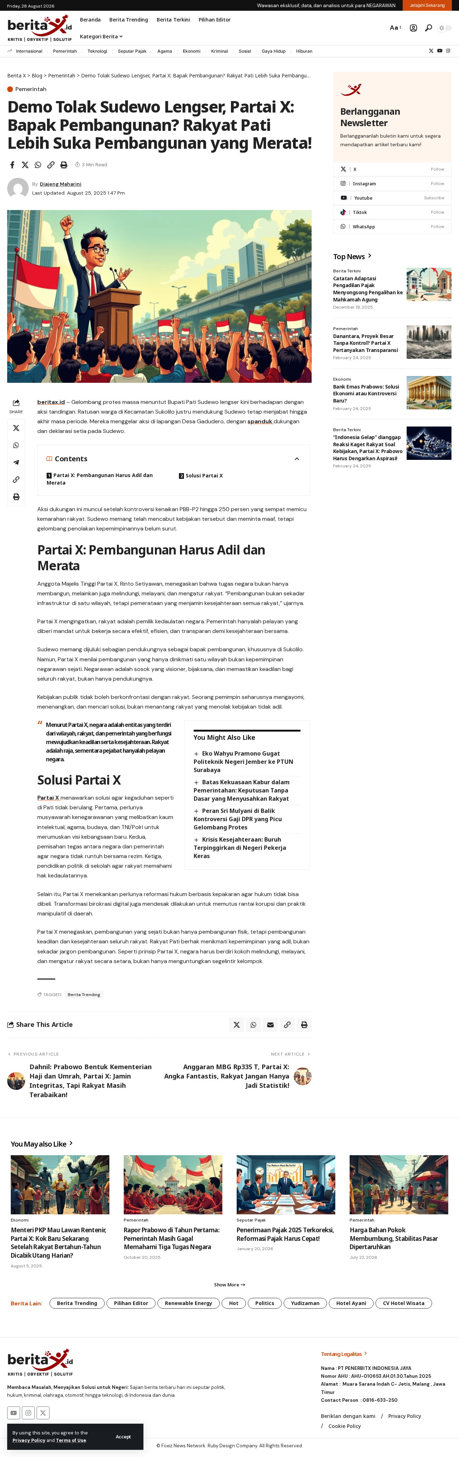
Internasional (29, 51)
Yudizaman (305, 1303)
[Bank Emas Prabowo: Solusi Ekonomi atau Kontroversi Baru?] (429, 393)
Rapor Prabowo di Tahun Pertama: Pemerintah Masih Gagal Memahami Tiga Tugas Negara (171, 1238)
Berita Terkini (347, 271)
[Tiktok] (392, 212)
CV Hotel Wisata (404, 1303)
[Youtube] (392, 198)
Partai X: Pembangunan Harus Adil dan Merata (100, 479)
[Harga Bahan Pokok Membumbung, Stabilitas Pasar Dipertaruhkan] (399, 1184)
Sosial (245, 51)
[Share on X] (25, 165)
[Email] (270, 1025)
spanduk (260, 421)
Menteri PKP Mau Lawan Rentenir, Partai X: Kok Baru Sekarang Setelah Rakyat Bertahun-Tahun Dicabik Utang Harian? (58, 1243)
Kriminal (219, 51)
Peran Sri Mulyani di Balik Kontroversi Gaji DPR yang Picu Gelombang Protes (238, 819)
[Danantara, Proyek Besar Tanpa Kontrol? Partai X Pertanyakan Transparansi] (429, 342)
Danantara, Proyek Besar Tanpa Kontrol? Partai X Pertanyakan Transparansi (365, 342)
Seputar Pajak (132, 51)
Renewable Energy (188, 1303)
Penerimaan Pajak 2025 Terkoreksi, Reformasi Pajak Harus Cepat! (285, 1234)
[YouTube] (439, 51)
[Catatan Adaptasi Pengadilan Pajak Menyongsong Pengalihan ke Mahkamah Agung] (429, 284)
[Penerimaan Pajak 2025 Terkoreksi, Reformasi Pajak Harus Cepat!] (286, 1184)
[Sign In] (413, 28)
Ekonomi (191, 51)
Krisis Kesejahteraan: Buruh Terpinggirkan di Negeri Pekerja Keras (240, 847)
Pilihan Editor (131, 1303)
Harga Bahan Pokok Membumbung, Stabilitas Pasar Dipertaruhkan (394, 1238)
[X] (431, 51)
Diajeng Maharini (60, 184)
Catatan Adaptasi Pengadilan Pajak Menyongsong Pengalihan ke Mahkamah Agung (368, 289)
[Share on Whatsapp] (38, 165)
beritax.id (51, 402)
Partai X (49, 797)
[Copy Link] (51, 165)
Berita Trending (84, 994)
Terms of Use (71, 1440)
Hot (233, 1303)
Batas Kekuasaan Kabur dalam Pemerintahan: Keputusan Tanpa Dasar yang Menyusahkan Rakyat (241, 790)
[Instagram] (448, 51)
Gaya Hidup (273, 51)
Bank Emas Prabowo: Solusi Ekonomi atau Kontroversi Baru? (366, 393)
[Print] (64, 165)
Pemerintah (65, 51)
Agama (164, 51)
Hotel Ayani (351, 1303)
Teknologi (97, 51)
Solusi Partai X (204, 475)
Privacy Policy (29, 1440)
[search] (428, 27)
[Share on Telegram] (16, 462)
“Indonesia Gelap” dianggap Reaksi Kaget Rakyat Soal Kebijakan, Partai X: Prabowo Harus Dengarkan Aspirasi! (368, 448)
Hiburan (304, 51)
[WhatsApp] (392, 227)
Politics (264, 1303)
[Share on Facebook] (12, 165)
